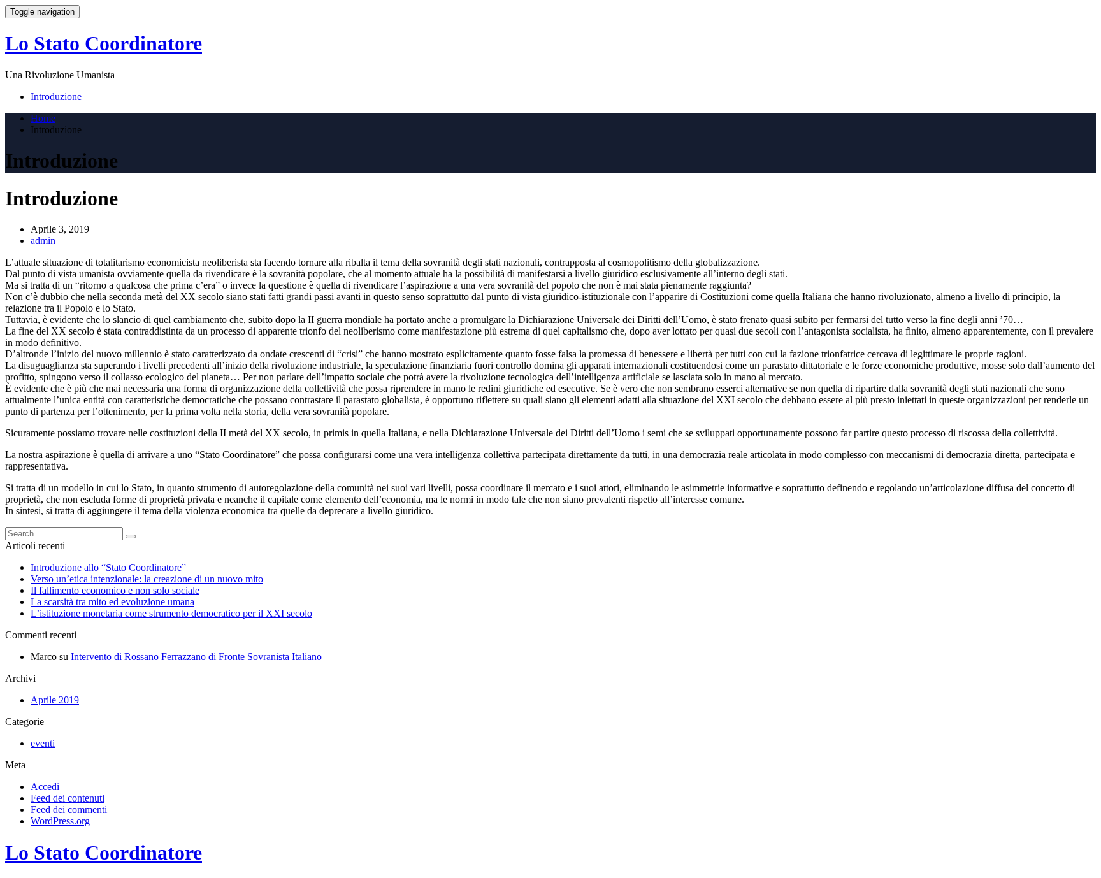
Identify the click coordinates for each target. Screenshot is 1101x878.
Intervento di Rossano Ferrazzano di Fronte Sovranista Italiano (196, 656)
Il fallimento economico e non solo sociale (115, 590)
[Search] (131, 536)
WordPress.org (60, 821)
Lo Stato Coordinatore (103, 43)
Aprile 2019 (55, 699)
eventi (43, 743)
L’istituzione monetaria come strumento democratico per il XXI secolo (171, 613)
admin (43, 240)
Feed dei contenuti (67, 798)
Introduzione (56, 96)
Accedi (45, 786)
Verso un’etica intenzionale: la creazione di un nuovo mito (147, 578)
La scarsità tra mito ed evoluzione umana (112, 601)
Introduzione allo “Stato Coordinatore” (108, 567)
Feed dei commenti (69, 809)
